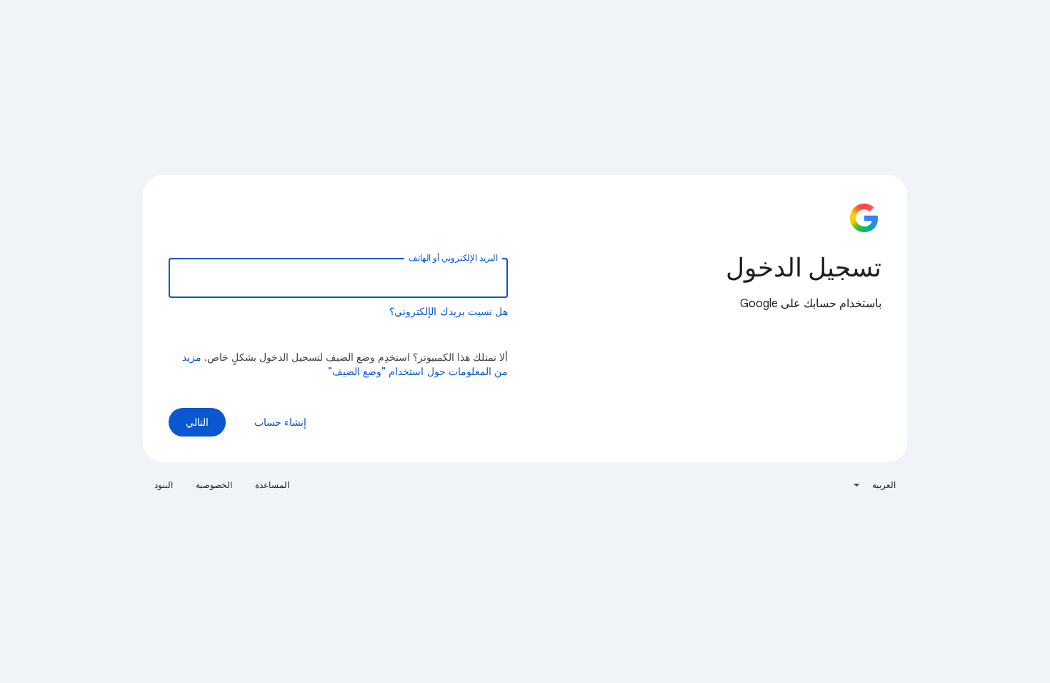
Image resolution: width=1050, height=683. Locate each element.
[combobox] (874, 485)
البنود (163, 484)
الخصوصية (214, 484)
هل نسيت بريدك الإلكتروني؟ (448, 311)
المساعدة (272, 484)
